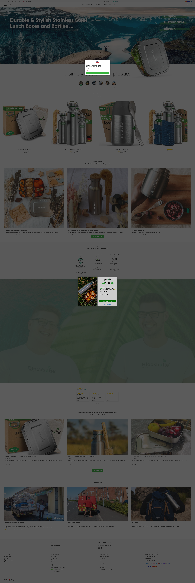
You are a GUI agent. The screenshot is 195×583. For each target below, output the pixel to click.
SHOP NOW (97, 73)
